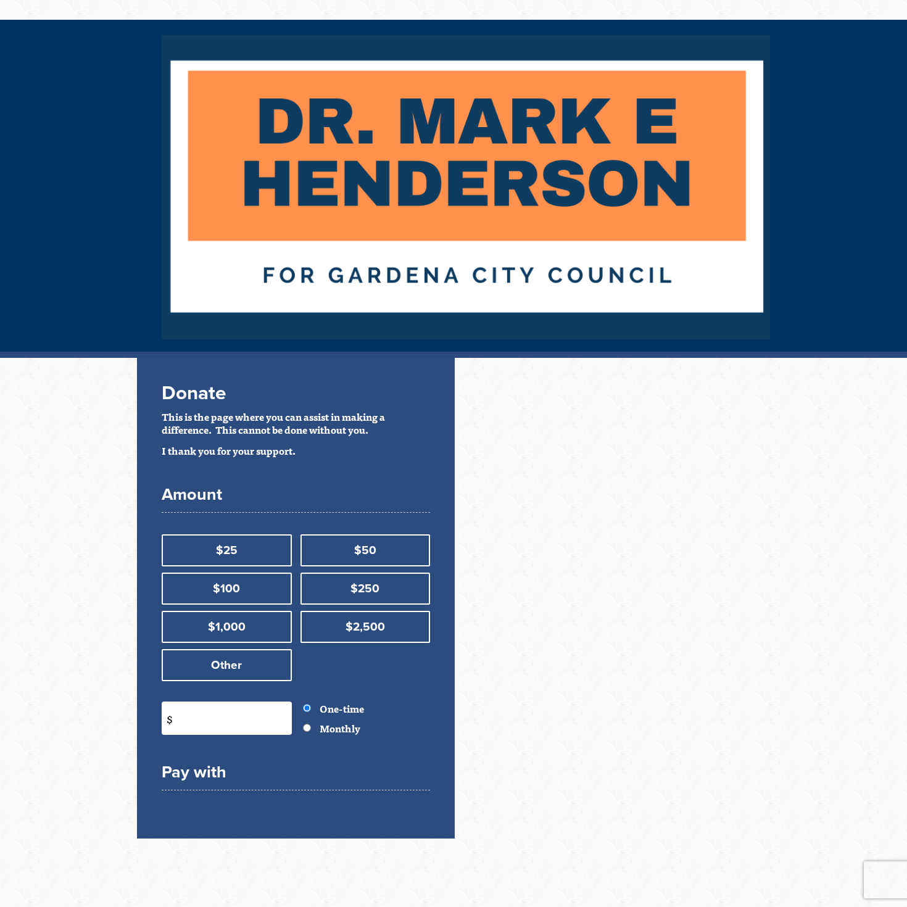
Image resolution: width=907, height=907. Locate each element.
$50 (365, 550)
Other (226, 665)
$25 (227, 550)
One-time (342, 708)
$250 (364, 588)
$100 (226, 588)
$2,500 (365, 627)
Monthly (340, 728)
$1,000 (227, 627)
